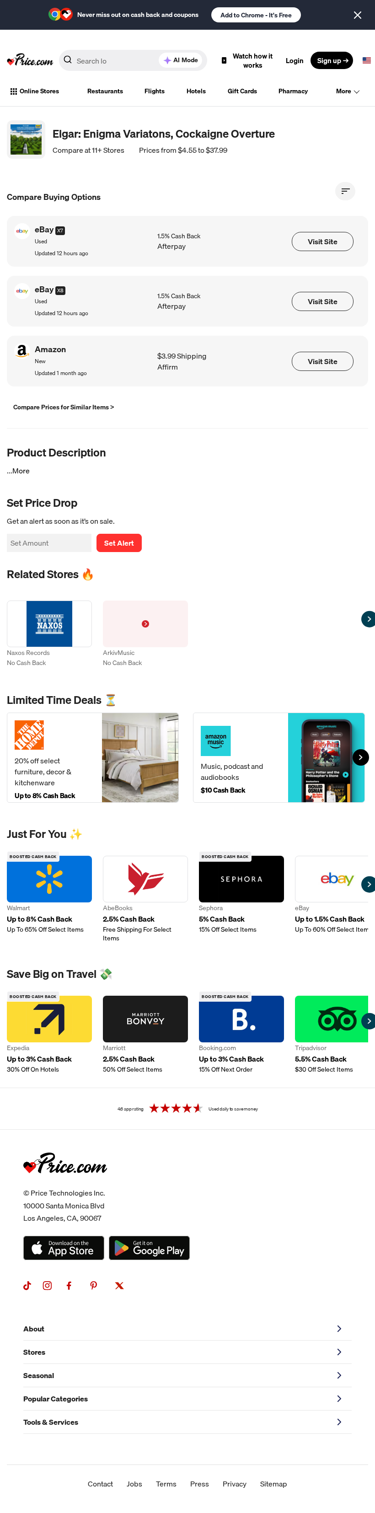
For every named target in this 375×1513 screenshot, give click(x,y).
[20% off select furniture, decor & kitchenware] (92, 757)
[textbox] (367, 60)
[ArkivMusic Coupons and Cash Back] (145, 635)
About (33, 1329)
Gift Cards (242, 91)
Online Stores (39, 91)
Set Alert (119, 543)
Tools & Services (50, 1422)
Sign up (329, 60)
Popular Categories (55, 1399)
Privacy (234, 1483)
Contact (100, 1483)
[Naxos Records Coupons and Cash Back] (49, 635)
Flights (155, 91)
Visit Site (323, 241)
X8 (60, 290)
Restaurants (105, 91)
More (343, 91)
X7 (60, 230)
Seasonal (38, 1375)
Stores (34, 1352)
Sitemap (273, 1483)
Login (295, 60)
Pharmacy (293, 91)
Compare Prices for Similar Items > (63, 407)
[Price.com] (65, 1183)
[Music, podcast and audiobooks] (278, 757)
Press (199, 1483)
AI (185, 60)
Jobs (134, 1483)
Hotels (196, 91)
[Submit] (67, 62)
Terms (166, 1483)
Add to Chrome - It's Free (256, 15)
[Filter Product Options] (345, 191)
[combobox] (133, 60)
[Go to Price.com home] (30, 60)
